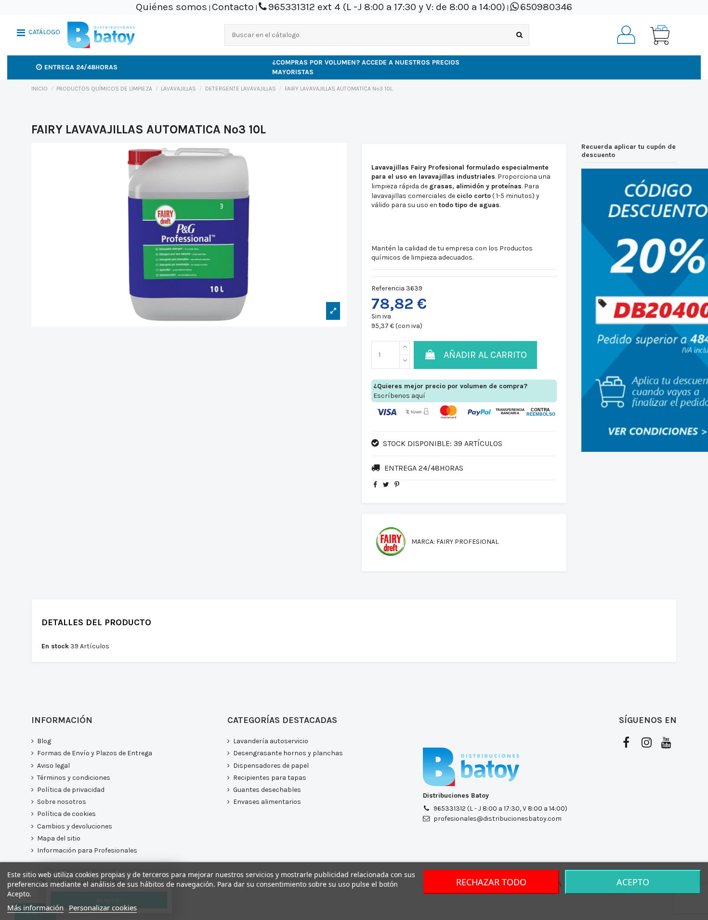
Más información (35, 907)
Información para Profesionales (87, 850)
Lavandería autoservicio (270, 741)
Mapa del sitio (58, 838)
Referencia (388, 288)
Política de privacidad (71, 790)
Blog (44, 741)
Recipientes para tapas (269, 778)
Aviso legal (53, 766)
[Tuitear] (386, 485)
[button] (38, 34)
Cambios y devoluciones (74, 826)
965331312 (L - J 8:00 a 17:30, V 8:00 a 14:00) (500, 808)
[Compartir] (375, 485)
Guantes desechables (267, 790)
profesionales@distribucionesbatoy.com (497, 819)
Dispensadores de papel (271, 766)
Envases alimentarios (267, 802)
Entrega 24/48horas (81, 67)
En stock (55, 646)
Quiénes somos (171, 7)
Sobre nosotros (61, 802)
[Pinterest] (396, 485)
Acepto (632, 882)
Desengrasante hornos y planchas (288, 753)
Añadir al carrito (485, 354)
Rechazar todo (491, 882)
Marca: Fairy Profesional (454, 542)
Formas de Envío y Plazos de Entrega (94, 753)
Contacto (233, 7)
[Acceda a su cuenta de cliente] (626, 34)
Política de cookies (66, 814)
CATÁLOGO (44, 32)
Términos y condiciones (73, 778)
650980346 (546, 7)
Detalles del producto (96, 623)
